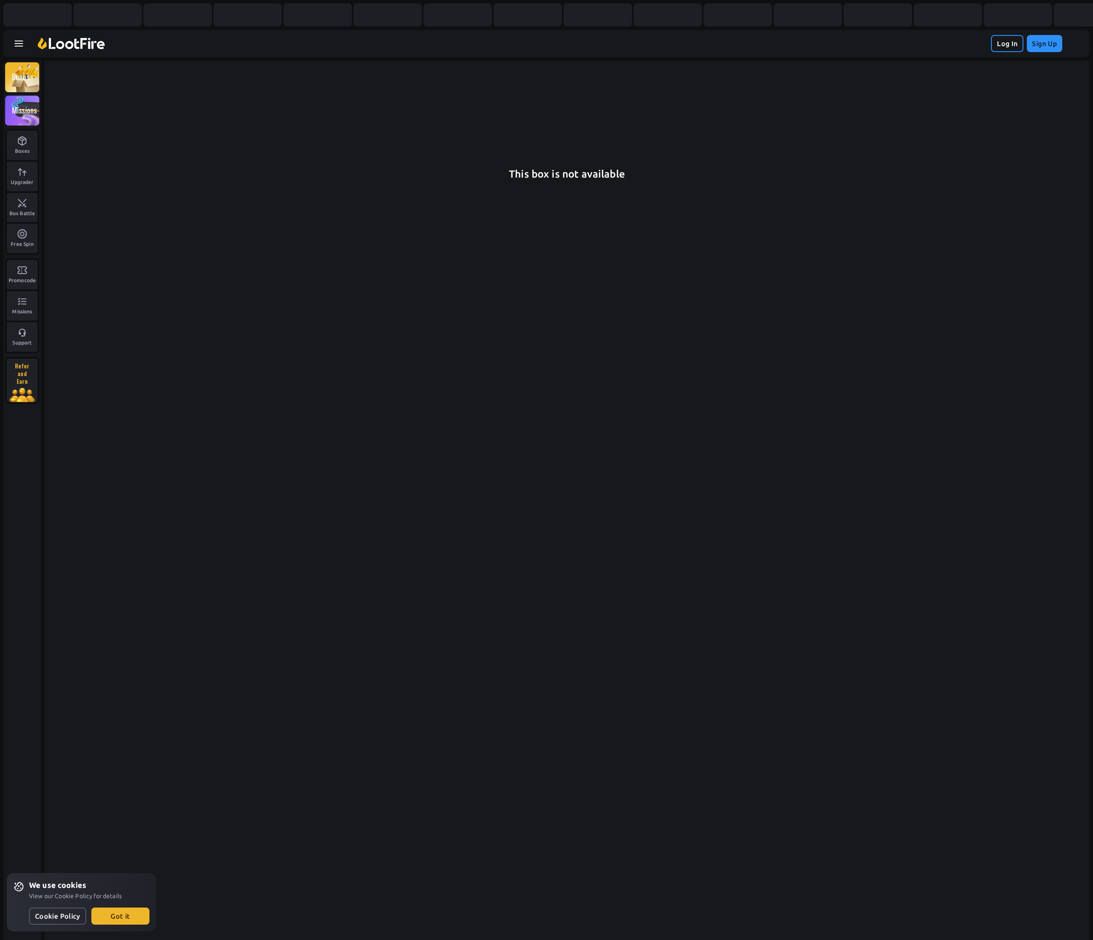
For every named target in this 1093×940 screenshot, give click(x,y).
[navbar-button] (18, 43)
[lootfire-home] (71, 43)
